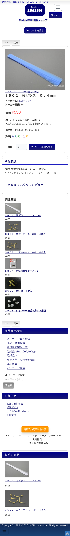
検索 (9, 385)
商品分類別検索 (16, 343)
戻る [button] (16, 42)
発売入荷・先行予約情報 (21, 360)
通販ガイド (12, 407)
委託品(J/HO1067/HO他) (21, 351)
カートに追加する (43, 146)
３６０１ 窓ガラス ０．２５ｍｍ (23, 480)
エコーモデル (25, 100)
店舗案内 (11, 415)
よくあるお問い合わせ (18, 411)
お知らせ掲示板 (15, 403)
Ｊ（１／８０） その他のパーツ (22, 91)
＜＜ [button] (6, 42)
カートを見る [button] (36, 30)
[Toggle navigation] (4, 532)
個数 (9, 146)
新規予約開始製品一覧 (35, 429)
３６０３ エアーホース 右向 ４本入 (25, 509)
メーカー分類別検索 (18, 339)
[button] (55, 15)
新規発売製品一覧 (17, 347)
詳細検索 (12, 364)
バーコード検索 (16, 368)
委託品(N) (12, 355)
